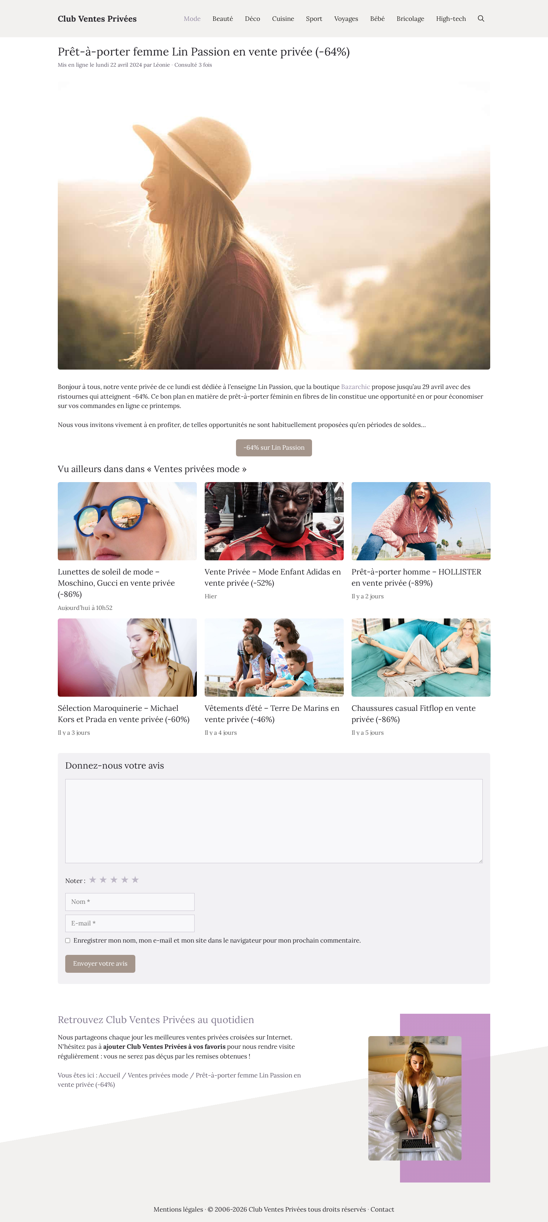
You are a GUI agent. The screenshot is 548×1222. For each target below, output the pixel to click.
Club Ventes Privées (97, 18)
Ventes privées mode (158, 1075)
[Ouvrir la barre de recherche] (481, 18)
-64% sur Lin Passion (274, 447)
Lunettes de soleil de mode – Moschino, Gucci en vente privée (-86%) (116, 582)
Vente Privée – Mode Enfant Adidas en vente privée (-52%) (273, 577)
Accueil (109, 1075)
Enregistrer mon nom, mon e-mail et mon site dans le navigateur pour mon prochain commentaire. (217, 940)
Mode (192, 19)
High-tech (451, 19)
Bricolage (410, 19)
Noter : (75, 881)
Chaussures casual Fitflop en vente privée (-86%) (414, 713)
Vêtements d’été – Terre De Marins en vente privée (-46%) (272, 713)
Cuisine (283, 19)
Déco (252, 19)
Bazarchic (355, 387)
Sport (314, 19)
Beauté (222, 19)
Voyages (346, 19)
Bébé (377, 19)
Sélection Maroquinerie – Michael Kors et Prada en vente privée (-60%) (123, 713)
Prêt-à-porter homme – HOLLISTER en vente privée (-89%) (416, 577)
